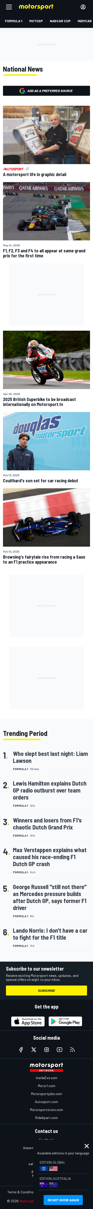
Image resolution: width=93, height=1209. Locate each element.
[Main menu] (9, 7)
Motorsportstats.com (46, 1110)
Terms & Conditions (22, 1192)
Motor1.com (46, 1086)
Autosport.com (46, 1102)
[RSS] (72, 1050)
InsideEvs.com (46, 1078)
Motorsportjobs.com (46, 1094)
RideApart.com (46, 1117)
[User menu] (83, 7)
